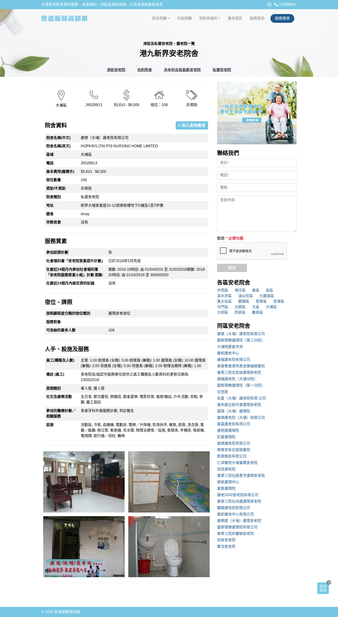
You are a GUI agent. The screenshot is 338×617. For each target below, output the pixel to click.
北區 (255, 307)
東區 (255, 290)
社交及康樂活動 (59, 397)
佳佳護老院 (226, 469)
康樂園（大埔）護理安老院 (239, 521)
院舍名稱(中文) (58, 138)
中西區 (222, 290)
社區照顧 (184, 18)
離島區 (257, 312)
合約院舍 (144, 70)
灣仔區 (240, 290)
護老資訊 (235, 18)
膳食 (50, 214)
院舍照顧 (159, 18)
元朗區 (240, 307)
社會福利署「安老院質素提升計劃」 (75, 261)
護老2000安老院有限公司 (237, 495)
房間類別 (53, 388)
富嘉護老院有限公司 (233, 424)
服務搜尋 (282, 18)
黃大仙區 (224, 301)
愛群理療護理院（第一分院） (241, 385)
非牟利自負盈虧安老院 (182, 70)
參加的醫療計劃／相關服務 (61, 413)
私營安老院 (222, 70)
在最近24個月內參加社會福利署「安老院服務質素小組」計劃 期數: (74, 272)
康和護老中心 (228, 353)
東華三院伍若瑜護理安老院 (239, 372)
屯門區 (222, 307)
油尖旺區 (245, 296)
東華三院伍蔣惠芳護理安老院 (241, 476)
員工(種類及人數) (60, 360)
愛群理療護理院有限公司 (237, 527)
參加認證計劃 (57, 252)
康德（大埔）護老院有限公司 (241, 334)
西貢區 (240, 312)
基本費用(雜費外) (60, 172)
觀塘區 (243, 301)
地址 (50, 205)
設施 (50, 425)
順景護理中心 (228, 482)
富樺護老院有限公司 (233, 443)
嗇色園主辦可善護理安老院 (239, 405)
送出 (232, 268)
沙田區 (222, 312)
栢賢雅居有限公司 (231, 456)
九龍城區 (266, 296)
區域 (50, 154)
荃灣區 (278, 301)
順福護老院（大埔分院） (237, 379)
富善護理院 (226, 488)
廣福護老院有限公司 (233, 360)
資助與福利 (208, 18)
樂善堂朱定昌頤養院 (233, 450)
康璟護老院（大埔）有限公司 (241, 418)
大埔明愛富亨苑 (230, 347)
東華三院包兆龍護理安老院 (239, 501)
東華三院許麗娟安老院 (235, 534)
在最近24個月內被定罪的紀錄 (70, 283)
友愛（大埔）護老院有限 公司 (241, 398)
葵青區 (261, 301)
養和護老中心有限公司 (235, 514)
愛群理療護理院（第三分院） (241, 340)
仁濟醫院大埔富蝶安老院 (237, 463)
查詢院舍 (323, 588)
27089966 (287, 4)
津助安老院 (116, 70)
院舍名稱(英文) (58, 146)
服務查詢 (257, 18)
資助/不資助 (56, 188)
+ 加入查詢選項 (191, 125)
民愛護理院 (226, 437)
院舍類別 (53, 197)
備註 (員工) (55, 374)
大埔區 (271, 307)
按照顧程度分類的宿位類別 (68, 313)
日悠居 (222, 392)
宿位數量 (53, 180)
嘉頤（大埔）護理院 (233, 411)
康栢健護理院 (228, 430)
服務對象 (53, 322)
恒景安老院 (226, 540)
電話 (50, 163)
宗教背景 (53, 222)
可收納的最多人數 (61, 330)
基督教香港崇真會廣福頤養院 (241, 366)
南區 (269, 290)
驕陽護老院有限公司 (233, 508)
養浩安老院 (226, 546)
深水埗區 (224, 296)
